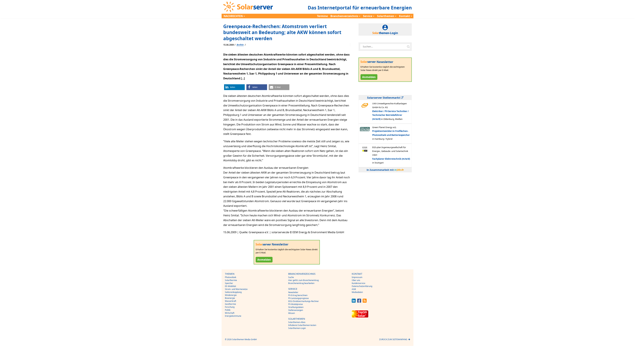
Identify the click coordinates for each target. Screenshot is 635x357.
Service (367, 16)
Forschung (229, 307)
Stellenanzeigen (295, 310)
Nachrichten (233, 16)
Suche (291, 277)
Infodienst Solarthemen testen (302, 325)
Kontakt (404, 16)
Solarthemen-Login (297, 328)
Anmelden (264, 259)
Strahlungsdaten (295, 307)
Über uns (356, 280)
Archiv (240, 44)
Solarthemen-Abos (296, 322)
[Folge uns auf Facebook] (359, 301)
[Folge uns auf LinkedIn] (354, 301)
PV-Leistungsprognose (298, 298)
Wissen (291, 313)
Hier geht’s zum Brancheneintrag (303, 280)
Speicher (229, 283)
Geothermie (230, 304)
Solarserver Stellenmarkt (384, 97)
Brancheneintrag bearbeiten (301, 283)
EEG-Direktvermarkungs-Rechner (303, 301)
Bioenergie (230, 298)
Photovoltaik (230, 277)
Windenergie (231, 295)
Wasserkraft (230, 301)
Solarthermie (231, 280)
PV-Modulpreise (295, 304)
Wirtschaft (229, 313)
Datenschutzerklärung (362, 286)
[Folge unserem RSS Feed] (365, 301)
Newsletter (293, 292)
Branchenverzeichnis (344, 16)
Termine (322, 16)
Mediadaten (357, 292)
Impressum (357, 277)
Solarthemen (385, 16)
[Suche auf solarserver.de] (408, 46)
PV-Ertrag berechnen (297, 295)
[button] (234, 87)
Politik (227, 310)
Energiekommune (233, 316)
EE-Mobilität (230, 286)
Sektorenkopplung (233, 292)
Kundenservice (358, 283)
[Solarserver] (248, 7)
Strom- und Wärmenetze (236, 289)
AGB (354, 289)
